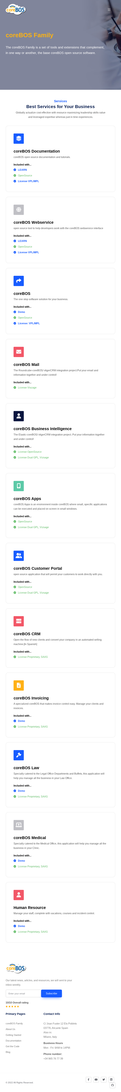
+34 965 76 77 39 (53, 1058)
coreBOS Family (14, 1023)
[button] (109, 9)
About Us (10, 1029)
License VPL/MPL (28, 181)
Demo (21, 312)
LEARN (22, 170)
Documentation (13, 1040)
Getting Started (13, 1035)
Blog (8, 1052)
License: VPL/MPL (29, 323)
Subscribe (51, 993)
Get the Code (12, 1046)
